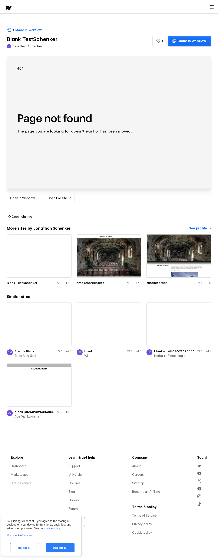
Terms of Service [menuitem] (144, 515)
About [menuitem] (136, 466)
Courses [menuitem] (74, 483)
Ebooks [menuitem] (74, 500)
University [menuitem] (76, 474)
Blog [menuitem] (72, 491)
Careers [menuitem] (138, 474)
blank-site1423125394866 (34, 412)
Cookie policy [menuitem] (142, 532)
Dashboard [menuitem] (18, 466)
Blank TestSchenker (22, 283)
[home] (8, 8)
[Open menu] (211, 7)
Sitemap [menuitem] (138, 483)
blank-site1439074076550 (174, 351)
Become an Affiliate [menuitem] (146, 491)
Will (86, 355)
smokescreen (157, 283)
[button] (159, 41)
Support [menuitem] (74, 466)
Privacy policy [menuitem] (142, 524)
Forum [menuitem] (73, 508)
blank (88, 351)
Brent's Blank (24, 351)
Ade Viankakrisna (26, 416)
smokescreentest (90, 283)
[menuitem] (199, 466)
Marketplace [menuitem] (20, 474)
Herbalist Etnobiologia (169, 355)
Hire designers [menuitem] (21, 483)
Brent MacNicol (25, 355)
